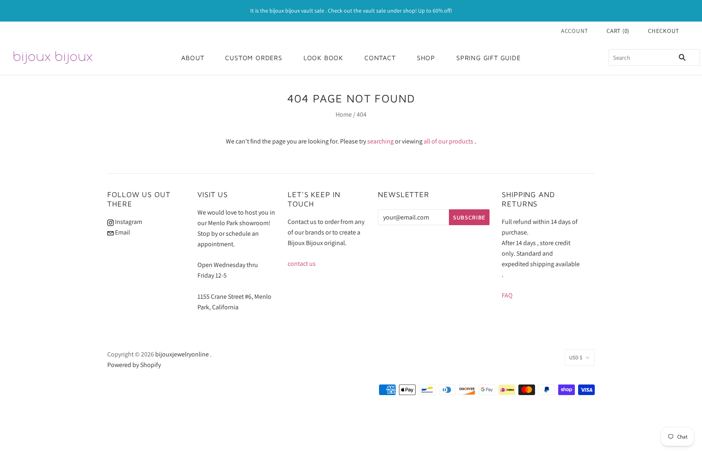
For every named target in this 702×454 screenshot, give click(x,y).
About (192, 57)
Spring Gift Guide (488, 57)
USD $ (575, 357)
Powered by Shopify (134, 365)
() (618, 31)
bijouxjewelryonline (182, 354)
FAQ (507, 295)
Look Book (323, 57)
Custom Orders (253, 57)
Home (344, 114)
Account (574, 31)
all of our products (448, 141)
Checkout (663, 31)
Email (122, 232)
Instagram (128, 221)
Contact (380, 57)
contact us (302, 263)
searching (380, 141)
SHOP (426, 57)
